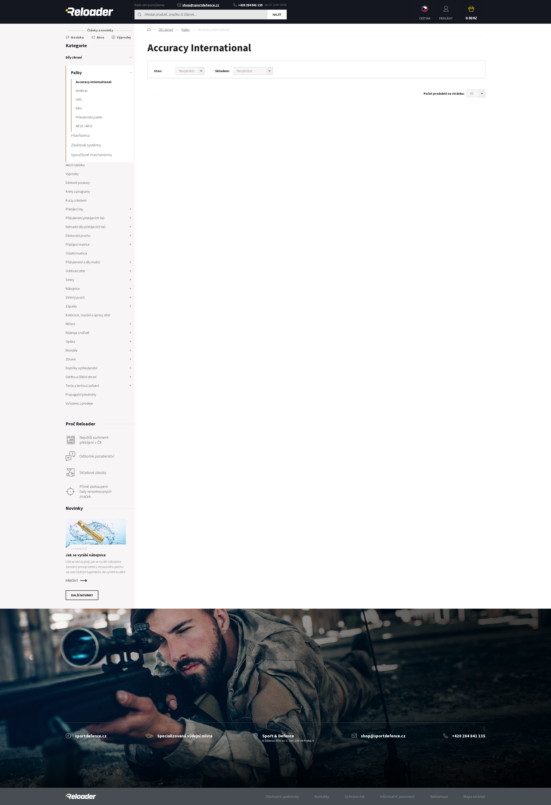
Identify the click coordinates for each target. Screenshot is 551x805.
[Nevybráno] (190, 71)
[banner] (81, 796)
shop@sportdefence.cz (200, 5)
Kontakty (321, 796)
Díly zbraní (166, 29)
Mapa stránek (474, 796)
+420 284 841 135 (250, 5)
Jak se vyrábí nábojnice (86, 554)
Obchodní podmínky (282, 796)
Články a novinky (100, 30)
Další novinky (82, 595)
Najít (277, 14)
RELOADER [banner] (89, 12)
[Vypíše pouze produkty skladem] (253, 71)
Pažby (185, 29)
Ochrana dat (355, 796)
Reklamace (439, 796)
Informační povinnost (397, 796)
